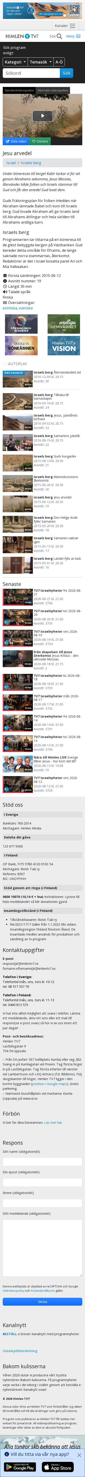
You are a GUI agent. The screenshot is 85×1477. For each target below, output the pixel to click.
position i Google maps (49, 1084)
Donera (42, 141)
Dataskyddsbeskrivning (20, 1351)
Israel (11, 162)
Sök (66, 73)
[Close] (79, 1455)
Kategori (14, 62)
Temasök (39, 62)
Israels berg (31, 162)
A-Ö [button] (59, 62)
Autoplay (17, 363)
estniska (10, 308)
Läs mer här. (53, 1122)
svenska (26, 308)
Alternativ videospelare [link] (53, 90)
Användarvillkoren (43, 1291)
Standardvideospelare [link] (19, 90)
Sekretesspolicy (13, 1291)
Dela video (18, 141)
